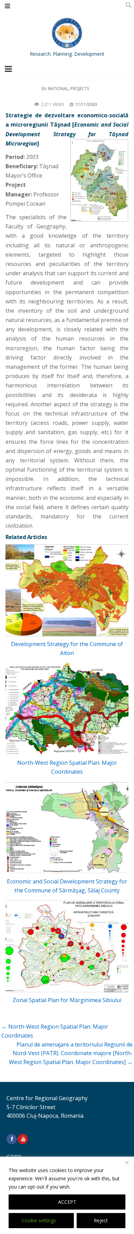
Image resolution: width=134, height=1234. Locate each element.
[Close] (127, 1162)
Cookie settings (39, 1220)
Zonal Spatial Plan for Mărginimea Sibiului (67, 1000)
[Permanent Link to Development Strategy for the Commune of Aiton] (67, 590)
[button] (128, 6)
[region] (67, 1195)
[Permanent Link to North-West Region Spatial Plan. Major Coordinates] (67, 709)
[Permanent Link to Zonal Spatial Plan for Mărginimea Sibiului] (67, 946)
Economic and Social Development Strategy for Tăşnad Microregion (67, 96)
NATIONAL (58, 89)
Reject (101, 1220)
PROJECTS (79, 89)
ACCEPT (67, 1202)
